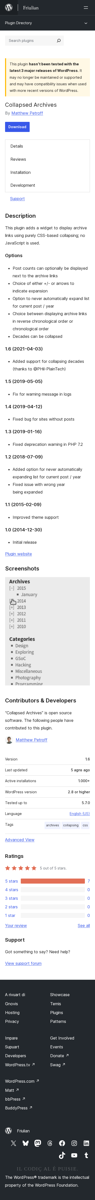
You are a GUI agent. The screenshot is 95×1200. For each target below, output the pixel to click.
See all (84, 925)
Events (56, 1046)
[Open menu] (87, 7)
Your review (16, 925)
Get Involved (62, 1038)
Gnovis (11, 1003)
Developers (15, 1055)
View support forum (23, 963)
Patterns (58, 1021)
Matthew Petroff (27, 113)
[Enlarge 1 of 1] (83, 583)
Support (17, 198)
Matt (12, 1090)
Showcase (60, 994)
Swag (58, 1064)
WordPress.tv (20, 1064)
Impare (11, 1038)
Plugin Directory (18, 23)
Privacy (12, 1021)
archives (52, 825)
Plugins (56, 1012)
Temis (55, 1003)
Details (16, 146)
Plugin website (18, 553)
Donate (59, 1055)
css (85, 825)
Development (22, 185)
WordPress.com (22, 1081)
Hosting (12, 1012)
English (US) (80, 813)
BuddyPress (19, 1107)
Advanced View (19, 839)
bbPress (15, 1099)
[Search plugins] (59, 41)
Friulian (23, 1130)
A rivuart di (15, 994)
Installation (20, 172)
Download (17, 127)
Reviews (18, 159)
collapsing (71, 825)
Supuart (12, 1046)
